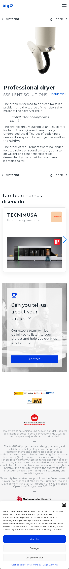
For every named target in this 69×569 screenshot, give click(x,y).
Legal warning (50, 564)
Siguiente (55, 19)
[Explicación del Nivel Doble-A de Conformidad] (34, 402)
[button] (64, 505)
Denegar (34, 548)
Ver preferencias (35, 557)
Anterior (12, 19)
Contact (34, 359)
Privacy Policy (34, 564)
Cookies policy (18, 564)
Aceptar (34, 539)
